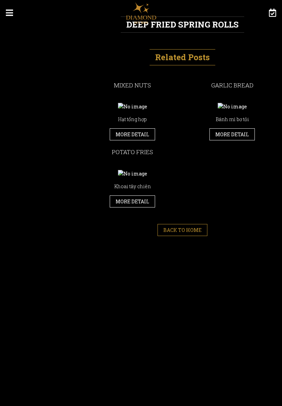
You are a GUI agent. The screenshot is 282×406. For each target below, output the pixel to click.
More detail (132, 134)
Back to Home (182, 230)
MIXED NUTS (132, 85)
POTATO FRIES (132, 152)
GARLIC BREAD (232, 85)
